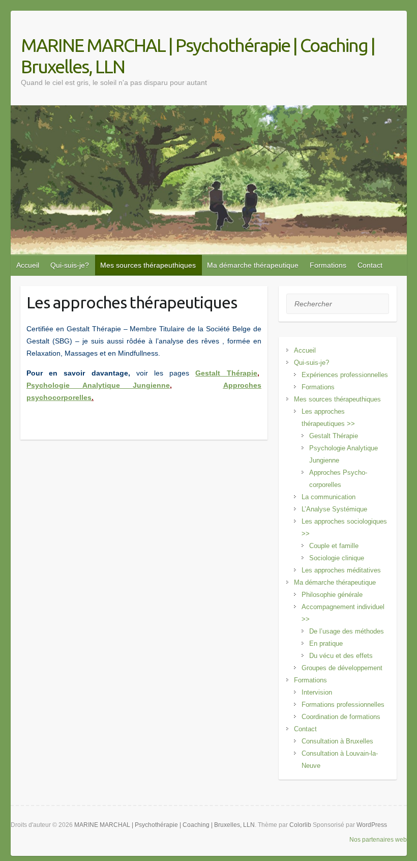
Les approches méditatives (341, 570)
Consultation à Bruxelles (337, 741)
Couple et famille (334, 546)
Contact (370, 265)
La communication (328, 497)
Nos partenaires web (378, 839)
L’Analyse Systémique (334, 509)
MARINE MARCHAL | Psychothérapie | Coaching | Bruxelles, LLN (198, 56)
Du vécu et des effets (341, 655)
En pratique (326, 643)
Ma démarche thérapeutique (253, 265)
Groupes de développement (342, 668)
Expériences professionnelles (345, 375)
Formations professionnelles (343, 704)
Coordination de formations (341, 717)
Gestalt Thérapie (333, 436)
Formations (328, 265)
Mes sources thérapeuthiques (148, 265)
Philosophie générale (332, 594)
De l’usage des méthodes (346, 631)
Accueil (27, 265)
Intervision (317, 692)
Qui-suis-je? (69, 265)
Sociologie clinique (336, 558)
